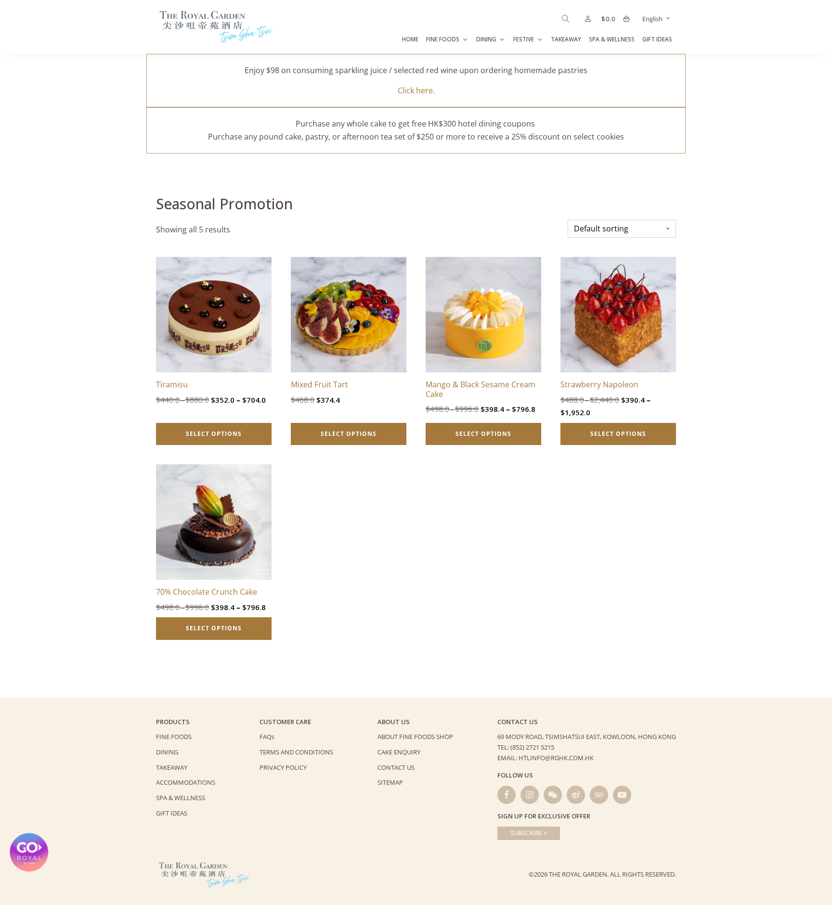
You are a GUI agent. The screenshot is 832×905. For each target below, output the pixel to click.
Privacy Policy (283, 767)
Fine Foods (442, 39)
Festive (523, 39)
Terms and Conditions (296, 752)
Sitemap (390, 782)
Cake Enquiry (398, 752)
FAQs (267, 736)
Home (410, 39)
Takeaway (566, 39)
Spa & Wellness (612, 39)
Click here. (416, 90)
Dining (486, 39)
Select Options (214, 434)
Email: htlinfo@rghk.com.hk (545, 757)
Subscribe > (528, 833)
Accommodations (185, 782)
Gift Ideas (657, 39)
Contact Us (396, 767)
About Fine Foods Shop (415, 736)
